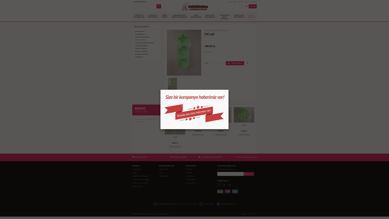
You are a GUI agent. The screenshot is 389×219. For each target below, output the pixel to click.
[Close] (228, 90)
